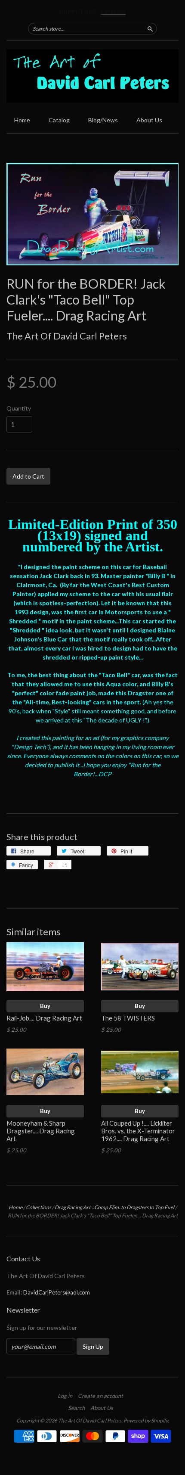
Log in (65, 1396)
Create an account (100, 1396)
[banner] (92, 76)
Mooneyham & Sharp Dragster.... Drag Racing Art (40, 1130)
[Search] (150, 28)
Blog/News (103, 120)
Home (22, 120)
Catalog (59, 120)
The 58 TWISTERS (128, 1018)
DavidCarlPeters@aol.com (56, 1292)
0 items (77, 11)
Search (76, 1408)
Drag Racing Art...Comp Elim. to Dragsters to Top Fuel (114, 1207)
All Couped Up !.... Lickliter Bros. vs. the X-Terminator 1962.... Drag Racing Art (138, 1130)
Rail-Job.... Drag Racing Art (44, 1018)
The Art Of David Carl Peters (66, 336)
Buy (45, 1005)
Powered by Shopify (145, 1420)
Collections (38, 1207)
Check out (113, 11)
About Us (149, 120)
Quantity (18, 408)
